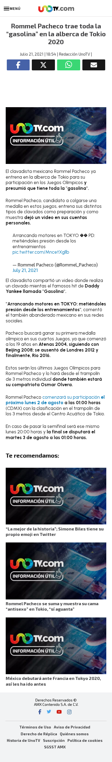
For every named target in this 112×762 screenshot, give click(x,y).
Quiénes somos (74, 733)
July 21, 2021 (25, 270)
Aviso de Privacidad (72, 727)
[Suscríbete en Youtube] (59, 712)
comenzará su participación (55, 399)
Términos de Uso (35, 727)
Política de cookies (84, 740)
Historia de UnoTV (23, 740)
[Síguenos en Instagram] (69, 712)
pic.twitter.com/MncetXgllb (41, 252)
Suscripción (54, 740)
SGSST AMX (55, 747)
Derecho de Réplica (39, 733)
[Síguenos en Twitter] (49, 712)
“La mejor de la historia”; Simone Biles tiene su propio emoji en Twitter (55, 531)
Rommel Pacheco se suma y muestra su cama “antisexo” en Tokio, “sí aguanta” (52, 606)
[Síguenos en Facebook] (40, 712)
